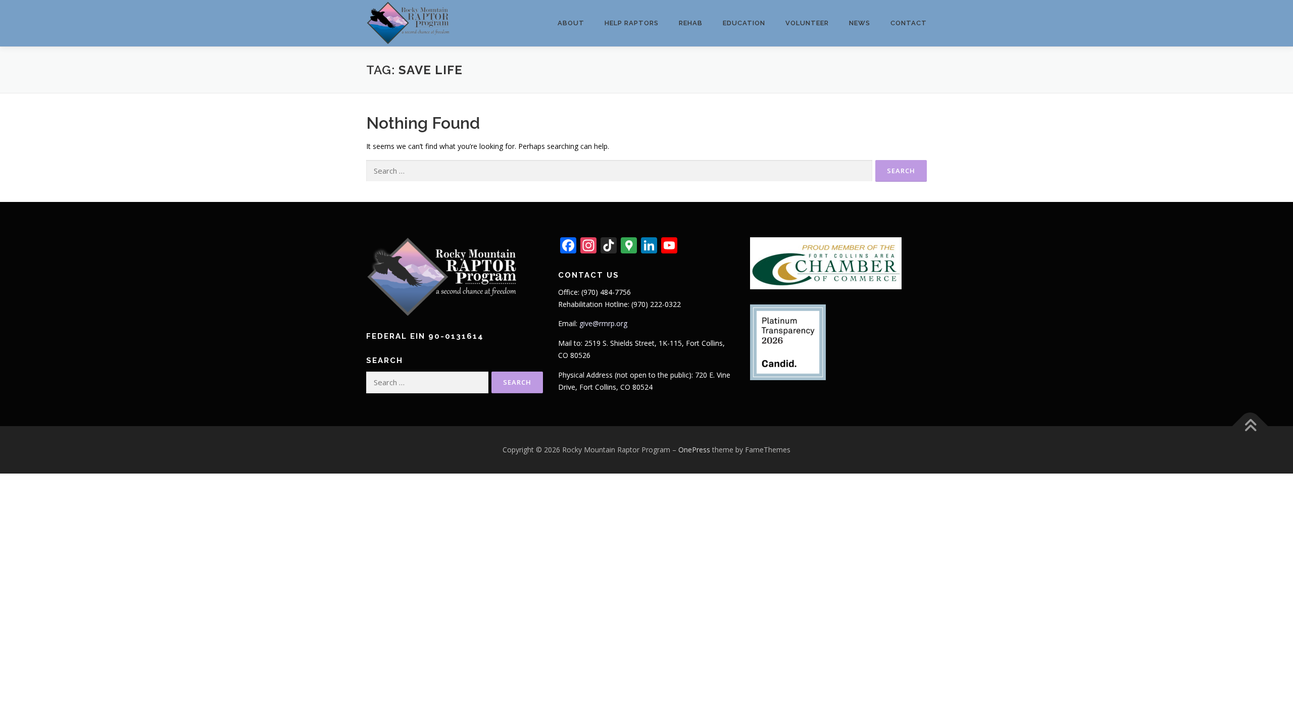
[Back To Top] (1250, 426)
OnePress (694, 449)
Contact (908, 23)
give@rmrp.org (603, 323)
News (859, 23)
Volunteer (807, 23)
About (571, 23)
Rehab (691, 23)
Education (744, 23)
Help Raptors (632, 23)
